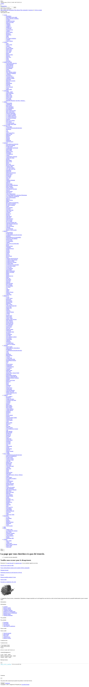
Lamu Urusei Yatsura (10, 193)
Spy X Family (9, 221)
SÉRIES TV (9, 27)
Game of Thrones (10, 312)
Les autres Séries (9, 343)
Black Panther (9, 406)
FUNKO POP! (9, 146)
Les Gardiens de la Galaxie (12, 428)
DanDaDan (8, 170)
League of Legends (10, 487)
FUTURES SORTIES (11, 38)
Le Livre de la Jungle (10, 266)
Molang (8, 136)
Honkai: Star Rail (10, 483)
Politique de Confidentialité (9, 611)
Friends (7, 309)
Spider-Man (8, 438)
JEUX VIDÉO (9, 32)
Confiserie (8, 74)
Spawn (7, 437)
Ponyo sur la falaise (10, 120)
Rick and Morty (9, 324)
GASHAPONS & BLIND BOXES (14, 128)
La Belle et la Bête (10, 261)
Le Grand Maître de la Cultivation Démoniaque (16, 195)
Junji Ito (8, 190)
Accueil (5, 14)
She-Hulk (8, 436)
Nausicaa (8, 119)
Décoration (8, 79)
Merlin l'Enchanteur (10, 271)
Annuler (2, 683)
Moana (7, 274)
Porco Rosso (9, 121)
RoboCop (8, 381)
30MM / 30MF (9, 92)
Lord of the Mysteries (11, 197)
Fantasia (8, 252)
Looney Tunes (9, 318)
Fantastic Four (9, 418)
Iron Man (8, 426)
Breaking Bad (9, 302)
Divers (7, 413)
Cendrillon (8, 247)
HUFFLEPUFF (9, 65)
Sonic (7, 505)
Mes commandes (24, 10)
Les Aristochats (9, 268)
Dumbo (7, 249)
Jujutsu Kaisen (9, 191)
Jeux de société (9, 87)
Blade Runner (9, 355)
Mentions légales (7, 614)
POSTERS (8, 152)
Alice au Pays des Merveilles (12, 243)
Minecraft (8, 493)
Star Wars (8, 60)
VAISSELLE (9, 104)
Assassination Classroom (11, 156)
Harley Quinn (9, 422)
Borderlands (8, 463)
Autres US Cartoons (10, 344)
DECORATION (9, 106)
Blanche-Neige (9, 246)
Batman (8, 404)
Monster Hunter (9, 496)
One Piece (8, 208)
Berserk (8, 159)
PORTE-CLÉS (9, 151)
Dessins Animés (9, 48)
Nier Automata (9, 207)
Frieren (7, 179)
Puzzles (7, 537)
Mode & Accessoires (10, 80)
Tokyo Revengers (10, 226)
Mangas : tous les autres (11, 230)
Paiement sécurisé (7, 609)
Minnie (7, 273)
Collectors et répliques (11, 73)
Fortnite (8, 479)
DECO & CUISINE (10, 145)
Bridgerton (8, 303)
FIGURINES (9, 109)
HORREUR (9, 349)
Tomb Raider (9, 509)
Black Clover (9, 161)
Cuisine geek (9, 543)
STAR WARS (9, 346)
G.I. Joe (8, 314)
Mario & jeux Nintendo (11, 489)
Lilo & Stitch (9, 269)
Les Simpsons (9, 325)
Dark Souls (8, 468)
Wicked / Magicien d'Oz (11, 392)
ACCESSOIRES (10, 108)
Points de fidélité (7, 607)
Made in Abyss (9, 200)
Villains (7, 289)
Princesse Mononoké (10, 113)
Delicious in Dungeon (11, 172)
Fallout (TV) (9, 308)
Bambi (7, 244)
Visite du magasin (7, 633)
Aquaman (8, 401)
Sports (7, 59)
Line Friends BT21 (10, 133)
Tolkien (7, 542)
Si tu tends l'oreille (10, 123)
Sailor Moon (9, 216)
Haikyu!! (8, 182)
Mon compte (3, 10)
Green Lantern (9, 420)
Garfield (8, 313)
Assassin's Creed (9, 459)
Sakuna (7, 503)
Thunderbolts (9, 446)
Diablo (7, 469)
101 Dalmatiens (9, 241)
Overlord (8, 212)
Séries (7, 58)
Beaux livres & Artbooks (11, 544)
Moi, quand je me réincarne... (12, 202)
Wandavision (9, 448)
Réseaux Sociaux (7, 638)
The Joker (8, 443)
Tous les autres (9, 525)
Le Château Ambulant (11, 115)
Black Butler (9, 160)
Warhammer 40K (10, 538)
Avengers (8, 402)
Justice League (9, 427)
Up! (7, 288)
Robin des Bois (9, 283)
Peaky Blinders (9, 320)
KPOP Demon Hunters (11, 375)
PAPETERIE (9, 103)
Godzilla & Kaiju (10, 366)
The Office (8, 335)
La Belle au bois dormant (11, 259)
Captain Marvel (9, 410)
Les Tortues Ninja (10, 331)
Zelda (7, 513)
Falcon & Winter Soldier (11, 417)
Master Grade (9, 95)
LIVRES (8, 39)
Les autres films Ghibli (11, 124)
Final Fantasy (9, 477)
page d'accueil (10, 563)
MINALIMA (9, 89)
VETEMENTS (9, 154)
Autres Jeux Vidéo (10, 514)
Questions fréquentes (8, 615)
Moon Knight (9, 432)
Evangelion (8, 176)
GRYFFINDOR (9, 64)
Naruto (7, 206)
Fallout (7, 476)
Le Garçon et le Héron (11, 118)
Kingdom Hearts (9, 484)
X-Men (7, 452)
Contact (2, 3)
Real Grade (8, 98)
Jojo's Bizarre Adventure (11, 188)
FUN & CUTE (9, 29)
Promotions (5, 622)
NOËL (7, 69)
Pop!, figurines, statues (11, 72)
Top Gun (8, 386)
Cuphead (8, 467)
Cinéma (8, 46)
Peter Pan (8, 278)
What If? (8, 450)
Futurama (8, 310)
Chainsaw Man (9, 166)
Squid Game (9, 326)
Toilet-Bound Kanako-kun (12, 223)
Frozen (7, 253)
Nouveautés (6, 623)
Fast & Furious (9, 364)
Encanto (8, 251)
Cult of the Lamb (10, 466)
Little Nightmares (10, 488)
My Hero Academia (10, 205)
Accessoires (8, 99)
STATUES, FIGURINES (11, 238)
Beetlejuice (8, 354)
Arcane (7, 297)
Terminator (8, 385)
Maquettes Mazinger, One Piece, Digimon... (15, 100)
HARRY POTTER (10, 21)
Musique (8, 55)
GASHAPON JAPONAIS (12, 147)
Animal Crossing (10, 458)
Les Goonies (9, 367)
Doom (7, 471)
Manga (7, 53)
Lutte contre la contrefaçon (9, 626)
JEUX (7, 37)
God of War (8, 482)
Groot (7, 421)
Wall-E (7, 290)
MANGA (8, 33)
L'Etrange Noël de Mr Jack (12, 258)
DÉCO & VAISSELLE (11, 456)
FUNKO (8, 19)
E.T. (7, 363)
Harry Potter (9, 51)
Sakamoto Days (9, 218)
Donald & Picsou (10, 248)
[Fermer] (4, 549)
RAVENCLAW (9, 67)
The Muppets (9, 334)
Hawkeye (8, 423)
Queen (7, 524)
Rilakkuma (8, 140)
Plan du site (5, 635)
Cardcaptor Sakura (10, 167)
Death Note (8, 171)
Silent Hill (8, 504)
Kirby (7, 131)
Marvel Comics (9, 54)
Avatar (7, 353)
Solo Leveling (9, 220)
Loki (7, 430)
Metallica (8, 520)
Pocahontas (8, 279)
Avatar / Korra (9, 298)
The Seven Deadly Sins (11, 222)
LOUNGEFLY (9, 232)
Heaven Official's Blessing (12, 185)
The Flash (8, 442)
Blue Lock (8, 164)
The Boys (8, 333)
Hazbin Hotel (9, 315)
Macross (8, 198)
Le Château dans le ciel (11, 116)
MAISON (8, 236)
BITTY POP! (9, 44)
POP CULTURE (10, 22)
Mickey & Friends (10, 272)
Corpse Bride (9, 358)
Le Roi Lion (9, 267)
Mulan (7, 277)
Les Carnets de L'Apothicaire (12, 196)
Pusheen (8, 139)
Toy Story (8, 287)
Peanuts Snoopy (9, 322)
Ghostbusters (9, 365)
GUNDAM (8, 28)
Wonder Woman (9, 451)
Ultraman (8, 227)
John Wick (8, 371)
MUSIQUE (8, 34)
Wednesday (8, 341)
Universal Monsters (10, 390)
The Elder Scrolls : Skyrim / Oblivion (14, 474)
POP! (7, 43)
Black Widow (9, 407)
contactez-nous (18, 563)
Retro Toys (8, 57)
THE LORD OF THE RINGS (13, 348)
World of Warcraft (10, 510)
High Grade (8, 94)
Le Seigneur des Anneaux (11, 530)
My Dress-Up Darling (11, 203)
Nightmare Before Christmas (12, 377)
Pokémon (8, 501)
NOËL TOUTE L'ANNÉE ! (12, 18)
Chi (7, 130)
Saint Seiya (8, 217)
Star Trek (8, 328)
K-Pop (7, 519)
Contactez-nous (6, 636)
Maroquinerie (9, 83)
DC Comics (8, 47)
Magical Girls (9, 134)
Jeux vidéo (8, 52)
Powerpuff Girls (9, 323)
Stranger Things (9, 329)
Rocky (7, 382)
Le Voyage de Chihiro (11, 114)
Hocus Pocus (9, 256)
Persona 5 (8, 498)
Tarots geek (8, 547)
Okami (7, 497)
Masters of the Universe (11, 319)
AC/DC (8, 517)
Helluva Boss (9, 317)
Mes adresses (17, 10)
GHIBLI (8, 31)
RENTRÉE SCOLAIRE (11, 17)
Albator (7, 155)
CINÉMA (8, 24)
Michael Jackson (9, 522)
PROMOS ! (8, 16)
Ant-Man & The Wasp (11, 400)
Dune (7, 361)
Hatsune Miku (9, 184)
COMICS (8, 26)
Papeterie (8, 84)
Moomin (8, 138)
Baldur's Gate (9, 462)
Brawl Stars (8, 464)
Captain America (9, 409)
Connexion (30, 10)
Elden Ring (8, 473)
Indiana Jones (9, 370)
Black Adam (9, 405)
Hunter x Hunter (9, 187)
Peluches (8, 82)
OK (15, 7)
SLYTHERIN (9, 68)
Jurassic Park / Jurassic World (12, 372)
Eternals (8, 416)
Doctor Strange (9, 415)
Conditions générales (8, 610)
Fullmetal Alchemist (10, 180)
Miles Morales (9, 431)
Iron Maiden (9, 518)
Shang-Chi (8, 435)
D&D (7, 36)
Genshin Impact (9, 481)
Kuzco (7, 257)
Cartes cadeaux (9, 41)
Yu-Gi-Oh (8, 512)
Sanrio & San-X (9, 141)
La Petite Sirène (9, 263)
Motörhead (8, 523)
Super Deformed (9, 93)
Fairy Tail (8, 177)
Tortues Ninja (9, 387)
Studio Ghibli (9, 545)
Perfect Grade (9, 97)
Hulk (7, 425)
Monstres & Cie (9, 276)
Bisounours (8, 129)
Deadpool (8, 412)
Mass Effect (8, 491)
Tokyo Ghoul (9, 225)
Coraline (8, 356)
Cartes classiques (10, 535)
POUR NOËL (9, 239)
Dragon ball (8, 175)
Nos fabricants (6, 624)
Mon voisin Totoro (10, 111)
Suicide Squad (9, 440)
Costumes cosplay (10, 77)
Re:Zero (8, 215)
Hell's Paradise (9, 186)
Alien (7, 351)
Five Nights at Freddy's (11, 478)
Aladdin (8, 242)
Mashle (7, 201)
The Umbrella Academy (11, 336)
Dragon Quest (9, 472)
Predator (8, 379)
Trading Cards (9, 529)
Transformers (9, 339)
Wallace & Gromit (10, 391)
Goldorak (8, 181)
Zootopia (8, 293)
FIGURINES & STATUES (12, 144)
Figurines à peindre (10, 533)
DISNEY (8, 23)
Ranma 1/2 (8, 213)
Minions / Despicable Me (11, 376)
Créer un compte (38, 10)
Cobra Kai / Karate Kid (11, 305)
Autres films (8, 294)
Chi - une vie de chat (10, 169)
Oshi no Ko (8, 211)
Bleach (7, 162)
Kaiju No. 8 (8, 192)
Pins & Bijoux (9, 75)
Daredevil (8, 411)
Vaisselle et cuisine (10, 78)
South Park (8, 330)
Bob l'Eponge (9, 300)
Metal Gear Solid (10, 492)
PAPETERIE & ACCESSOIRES (13, 237)
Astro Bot (8, 461)
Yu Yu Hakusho (9, 228)
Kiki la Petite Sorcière (11, 110)
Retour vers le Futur (10, 380)
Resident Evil (9, 502)
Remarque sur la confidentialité (10, 612)
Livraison (5, 606)
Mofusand (8, 135)
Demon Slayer (9, 174)
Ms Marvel (8, 433)
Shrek (7, 384)
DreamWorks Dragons (11, 360)
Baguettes (8, 70)
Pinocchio (8, 280)
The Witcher (9, 338)
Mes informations (10, 10)
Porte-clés (8, 85)
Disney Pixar (9, 49)
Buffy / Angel (9, 304)
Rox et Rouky (9, 284)
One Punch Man (9, 210)
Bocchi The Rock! (10, 165)
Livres (7, 88)
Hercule (8, 254)
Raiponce (8, 282)
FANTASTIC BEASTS (11, 63)
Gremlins (8, 369)
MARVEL (8, 397)
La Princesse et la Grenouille (12, 264)
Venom (7, 447)
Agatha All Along (10, 399)
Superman (8, 441)
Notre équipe (6, 634)
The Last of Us (9, 507)
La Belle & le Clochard (11, 262)
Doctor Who (9, 307)
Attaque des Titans (10, 157)
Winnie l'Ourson (9, 292)
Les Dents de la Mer (10, 359)
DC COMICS (9, 396)
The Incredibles (9, 285)
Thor (7, 445)
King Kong (8, 374)
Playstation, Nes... (10, 499)
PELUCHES (9, 105)
